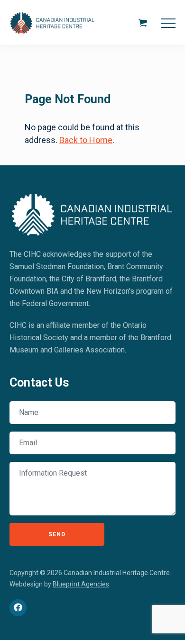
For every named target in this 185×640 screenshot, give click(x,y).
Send (56, 534)
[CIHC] (92, 213)
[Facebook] (18, 607)
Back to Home (85, 140)
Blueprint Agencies (81, 584)
